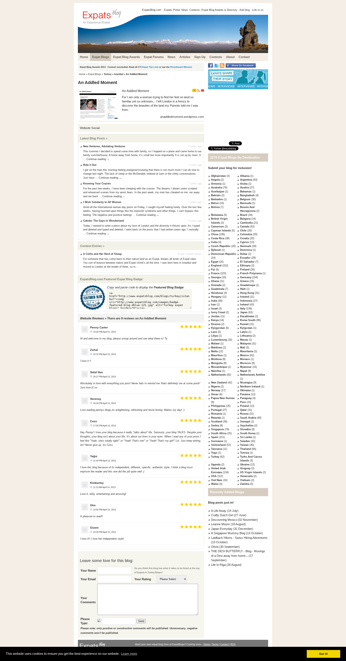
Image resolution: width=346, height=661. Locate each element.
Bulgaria (245, 218)
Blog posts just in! (221, 502)
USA (213, 476)
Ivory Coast (218, 312)
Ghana (215, 281)
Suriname (217, 441)
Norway (215, 390)
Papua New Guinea (222, 398)
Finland (244, 269)
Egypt (214, 261)
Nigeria (215, 386)
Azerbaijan (217, 191)
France (215, 273)
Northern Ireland (250, 386)
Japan (243, 312)
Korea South (247, 320)
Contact (224, 644)
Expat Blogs (94, 74)
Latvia (243, 331)
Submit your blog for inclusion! (230, 168)
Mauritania (246, 351)
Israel (214, 308)
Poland (244, 405)
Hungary (216, 296)
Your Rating (142, 579)
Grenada (216, 285)
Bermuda (245, 203)
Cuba (214, 242)
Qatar (243, 409)
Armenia (216, 183)
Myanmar (245, 366)
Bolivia (215, 207)
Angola (215, 179)
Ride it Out (89, 164)
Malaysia (245, 343)
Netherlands (218, 374)
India (214, 300)
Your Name (88, 570)
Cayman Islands (221, 230)
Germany (245, 277)
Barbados (217, 199)
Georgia (216, 277)
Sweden (245, 441)
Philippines (218, 405)
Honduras (217, 292)
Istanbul (118, 74)
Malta (214, 351)
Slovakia (245, 429)
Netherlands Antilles (252, 374)
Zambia (244, 483)
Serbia (215, 425)
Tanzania (216, 448)
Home (82, 74)
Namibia (216, 370)
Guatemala (217, 288)
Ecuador (245, 257)
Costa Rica (217, 238)
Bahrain (216, 195)
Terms (215, 644)
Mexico (244, 355)
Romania (216, 413)
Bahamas (245, 191)
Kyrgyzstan (218, 327)
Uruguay (245, 468)
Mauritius (217, 355)
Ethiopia (245, 265)
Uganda (215, 464)
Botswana (217, 214)
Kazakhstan (247, 316)
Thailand (245, 448)
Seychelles (246, 425)
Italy (242, 308)
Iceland (244, 296)
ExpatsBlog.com (151, 9)
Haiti (243, 288)
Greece (244, 281)
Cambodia (246, 222)
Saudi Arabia (248, 417)
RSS (232, 644)
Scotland (216, 421)
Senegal (245, 421)
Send (141, 621)
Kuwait (244, 324)
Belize (215, 203)
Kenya (215, 320)
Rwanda (216, 417)
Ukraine (244, 464)
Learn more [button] (129, 653)
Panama (245, 394)
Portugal (216, 409)
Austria (244, 187)
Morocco (245, 363)
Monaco (245, 359)
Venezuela (246, 476)
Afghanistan (218, 175)
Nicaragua (246, 382)
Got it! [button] (323, 653)
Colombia (246, 234)
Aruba (243, 183)
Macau (244, 339)
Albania (244, 175)
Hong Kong (247, 292)
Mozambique (219, 366)
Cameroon (217, 226)
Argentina (246, 179)
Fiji (213, 269)
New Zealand (219, 382)
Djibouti (216, 249)
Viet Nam (216, 480)
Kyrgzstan (246, 327)
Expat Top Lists (150, 67)
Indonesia (246, 300)
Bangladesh (247, 195)
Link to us (258, 9)
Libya (214, 335)
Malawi (215, 343)
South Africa (218, 433)
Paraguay (246, 398)
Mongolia (217, 363)
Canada (244, 226)
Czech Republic (220, 246)
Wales (214, 483)
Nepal (243, 370)
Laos (214, 331)
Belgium (245, 199)
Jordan (215, 316)
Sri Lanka (246, 437)
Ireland (244, 304)
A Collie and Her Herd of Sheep (102, 253)
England (216, 265)
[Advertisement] (238, 115)
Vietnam (245, 480)
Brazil (243, 214)
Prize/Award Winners (181, 67)
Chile (243, 230)
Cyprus (244, 242)
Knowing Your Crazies (97, 183)
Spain (214, 437)
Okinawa (245, 390)
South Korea (247, 433)
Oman (214, 394)
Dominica (246, 249)
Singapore (217, 429)
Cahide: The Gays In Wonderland (103, 220)
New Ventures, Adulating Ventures (104, 146)
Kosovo (215, 324)
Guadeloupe (247, 285)
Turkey (108, 74)
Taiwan (244, 444)
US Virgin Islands (251, 472)
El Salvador (247, 261)
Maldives (216, 347)
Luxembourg (219, 339)
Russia (244, 413)
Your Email (88, 579)
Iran (213, 304)
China (214, 234)
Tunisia (244, 452)
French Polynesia (251, 273)
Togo (214, 452)
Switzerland (218, 444)
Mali (242, 347)
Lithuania (246, 335)
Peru (243, 402)
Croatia (244, 238)
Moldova (216, 359)
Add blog (244, 9)
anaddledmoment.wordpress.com (182, 116)
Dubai (243, 253)
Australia (216, 187)
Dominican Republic (223, 253)
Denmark (245, 246)
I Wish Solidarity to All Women (102, 202)
